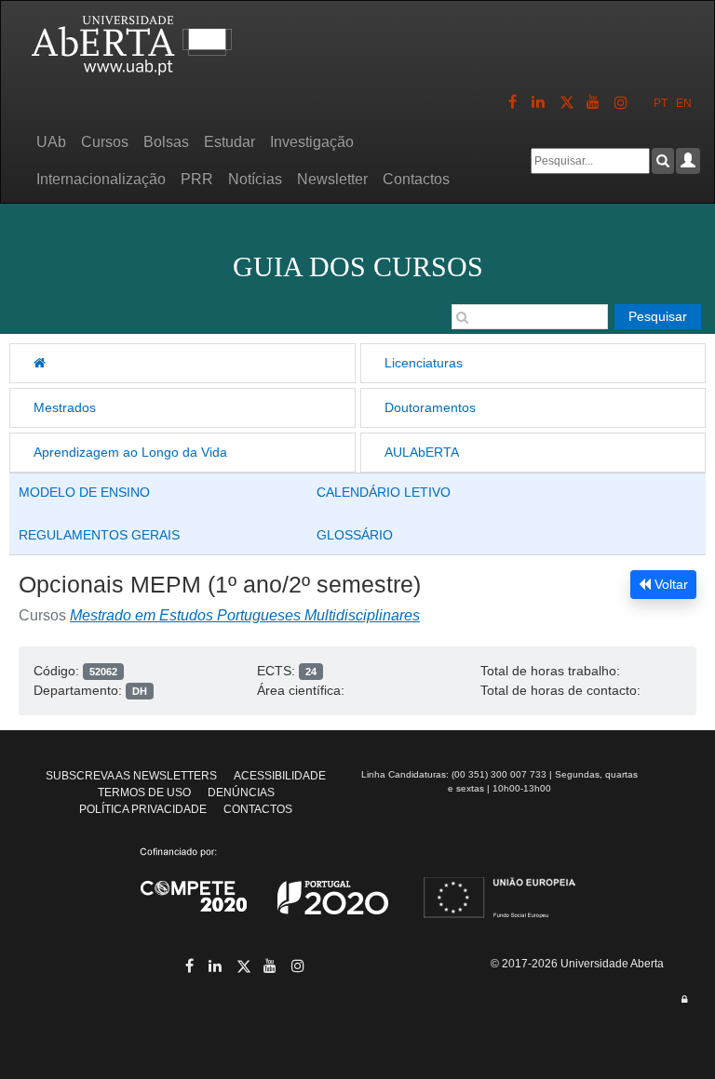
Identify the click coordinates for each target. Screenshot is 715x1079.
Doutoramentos (430, 407)
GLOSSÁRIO (355, 534)
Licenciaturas (423, 362)
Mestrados (65, 407)
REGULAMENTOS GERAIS (99, 534)
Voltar (669, 584)
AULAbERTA (421, 452)
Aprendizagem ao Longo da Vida (130, 452)
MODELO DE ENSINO (84, 492)
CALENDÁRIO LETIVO (384, 492)
